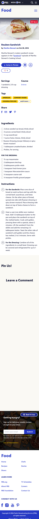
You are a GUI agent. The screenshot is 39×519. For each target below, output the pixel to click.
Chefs (23, 462)
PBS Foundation (7, 491)
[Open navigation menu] (35, 2)
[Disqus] (19, 313)
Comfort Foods (20, 98)
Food (6, 11)
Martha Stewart (10, 48)
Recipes (4, 466)
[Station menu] (22, 2)
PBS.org (4, 482)
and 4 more (24, 101)
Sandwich (17, 56)
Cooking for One (9, 101)
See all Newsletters (10, 443)
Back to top (30, 415)
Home (3, 462)
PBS (5, 2)
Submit (30, 432)
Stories (24, 466)
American (6, 98)
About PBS (5, 486)
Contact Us (25, 491)
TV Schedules (26, 482)
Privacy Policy (26, 435)
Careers (24, 486)
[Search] (32, 2)
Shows (3, 470)
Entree (23, 85)
